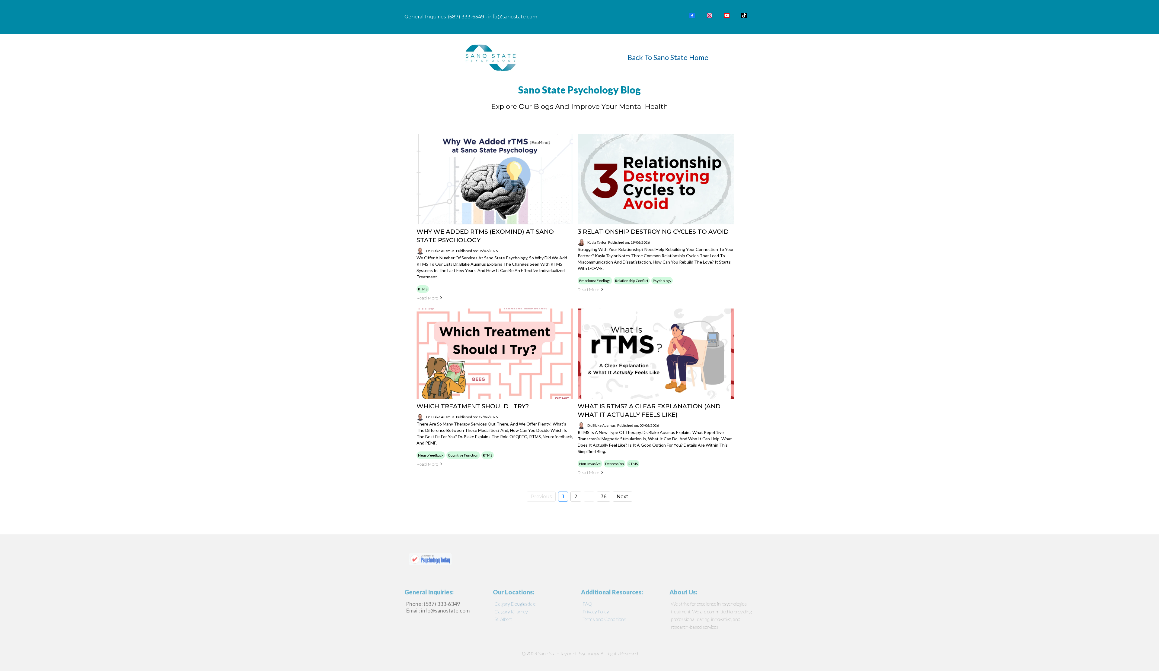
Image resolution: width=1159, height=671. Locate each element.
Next (622, 496)
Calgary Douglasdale (514, 603)
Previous (541, 496)
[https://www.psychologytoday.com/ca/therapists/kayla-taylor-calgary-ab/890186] (579, 559)
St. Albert (503, 619)
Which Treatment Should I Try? (473, 406)
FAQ (587, 603)
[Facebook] (692, 15)
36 (603, 496)
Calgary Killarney (511, 611)
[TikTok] (744, 15)
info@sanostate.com (512, 17)
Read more (427, 298)
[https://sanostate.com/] (491, 57)
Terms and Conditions (604, 619)
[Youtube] (726, 15)
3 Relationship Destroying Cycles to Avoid (653, 231)
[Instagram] (709, 15)
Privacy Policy (596, 611)
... (589, 496)
